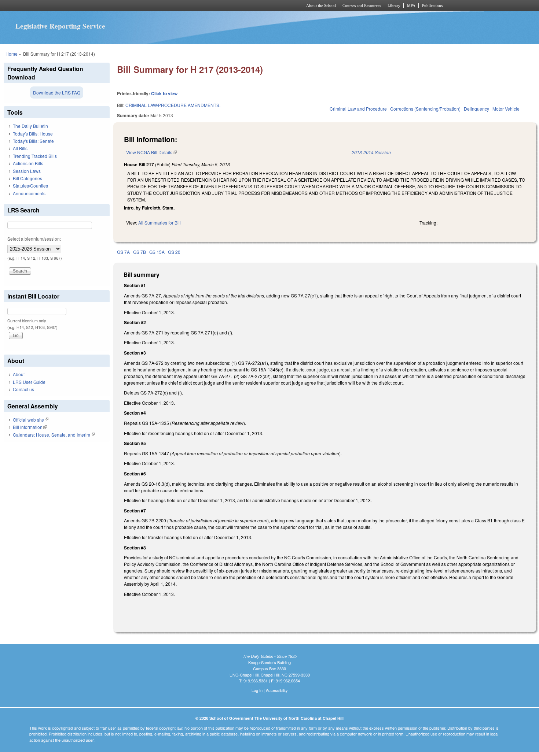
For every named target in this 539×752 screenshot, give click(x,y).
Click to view (164, 93)
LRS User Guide (29, 382)
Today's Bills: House (33, 133)
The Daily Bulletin (30, 126)
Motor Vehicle (506, 108)
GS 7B (139, 252)
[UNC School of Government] (173, 5)
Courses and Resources (361, 5)
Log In (257, 690)
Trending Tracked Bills (35, 156)
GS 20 (174, 252)
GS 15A (157, 252)
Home (12, 54)
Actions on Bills (28, 163)
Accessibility (277, 690)
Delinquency (476, 108)
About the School (321, 5)
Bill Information (30, 427)
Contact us (23, 389)
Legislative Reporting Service (60, 26)
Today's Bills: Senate (33, 141)
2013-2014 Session (371, 152)
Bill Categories (27, 178)
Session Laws (27, 171)
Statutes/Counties (30, 185)
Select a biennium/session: (34, 239)
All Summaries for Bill (159, 222)
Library (394, 5)
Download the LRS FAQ (56, 92)
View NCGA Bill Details (151, 152)
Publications (432, 5)
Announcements (29, 193)
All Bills (20, 148)
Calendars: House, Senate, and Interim (54, 434)
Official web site (30, 419)
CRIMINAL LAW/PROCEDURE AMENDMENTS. (172, 105)
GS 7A (123, 252)
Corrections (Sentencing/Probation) (425, 108)
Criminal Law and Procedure (358, 108)
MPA (411, 5)
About (19, 374)
